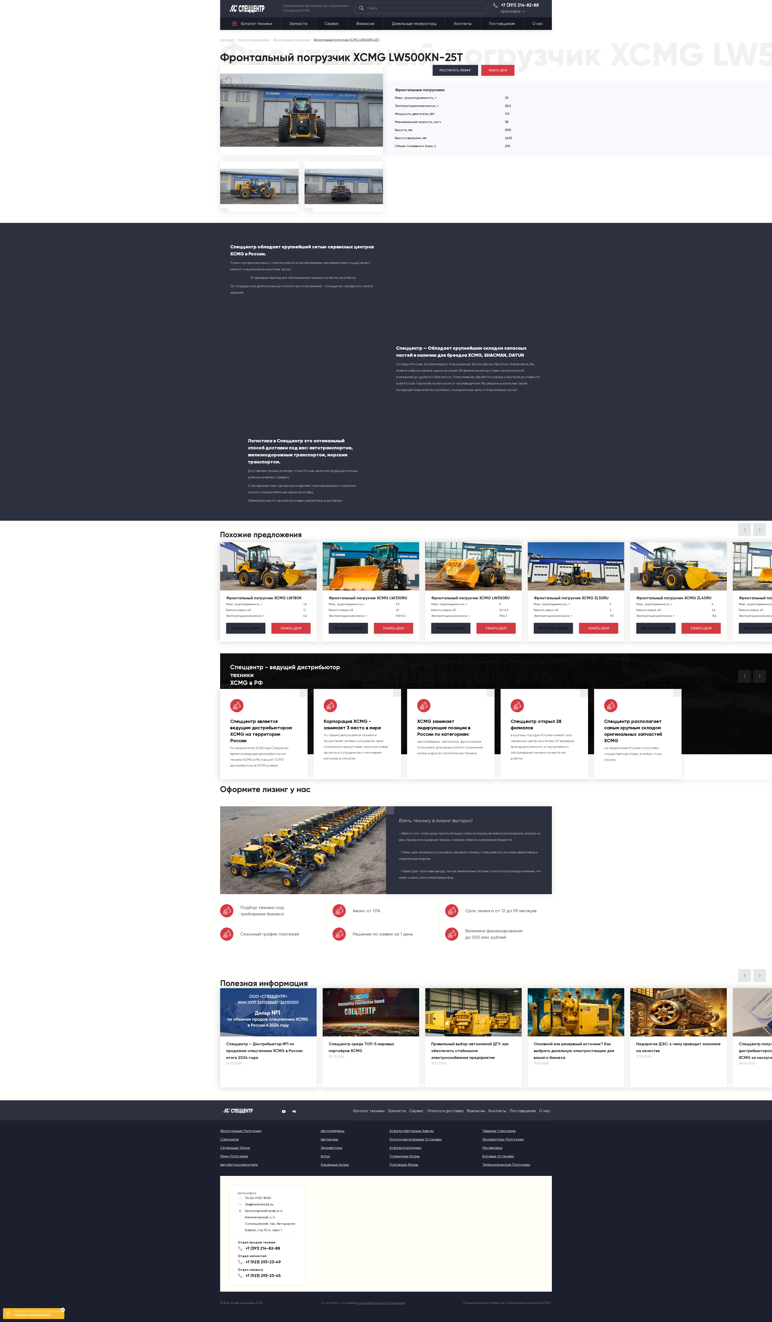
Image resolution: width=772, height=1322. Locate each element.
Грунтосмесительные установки (415, 1139)
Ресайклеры (492, 1148)
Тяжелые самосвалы (499, 1131)
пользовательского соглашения (381, 1303)
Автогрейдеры (332, 1131)
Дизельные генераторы (414, 24)
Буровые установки (498, 1156)
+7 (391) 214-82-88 (520, 5)
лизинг (245, 628)
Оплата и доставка (445, 1111)
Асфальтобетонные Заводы (411, 1131)
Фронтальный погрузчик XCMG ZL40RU (673, 597)
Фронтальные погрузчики (240, 1131)
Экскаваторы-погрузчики (503, 1139)
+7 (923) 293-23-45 (263, 1275)
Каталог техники (256, 24)
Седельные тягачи (235, 1148)
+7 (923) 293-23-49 (263, 1261)
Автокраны (329, 1139)
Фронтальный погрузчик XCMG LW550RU (470, 597)
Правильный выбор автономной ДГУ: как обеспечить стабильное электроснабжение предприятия (470, 1050)
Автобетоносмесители (239, 1165)
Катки (325, 1156)
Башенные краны (335, 1165)
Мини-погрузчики (234, 1156)
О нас (537, 24)
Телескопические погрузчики (506, 1165)
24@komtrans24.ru (259, 1204)
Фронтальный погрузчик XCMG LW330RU (368, 597)
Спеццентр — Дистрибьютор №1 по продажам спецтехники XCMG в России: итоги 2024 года (264, 1050)
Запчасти (298, 24)
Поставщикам (502, 24)
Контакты (462, 24)
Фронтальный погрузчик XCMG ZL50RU (571, 597)
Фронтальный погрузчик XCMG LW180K (264, 597)
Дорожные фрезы (403, 1165)
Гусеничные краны (404, 1156)
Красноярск (511, 11)
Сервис (332, 24)
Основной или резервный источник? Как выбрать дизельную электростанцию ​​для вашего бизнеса (574, 1050)
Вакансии (365, 24)
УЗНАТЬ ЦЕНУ (497, 70)
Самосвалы (229, 1139)
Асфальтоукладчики (405, 1148)
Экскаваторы (331, 1148)
